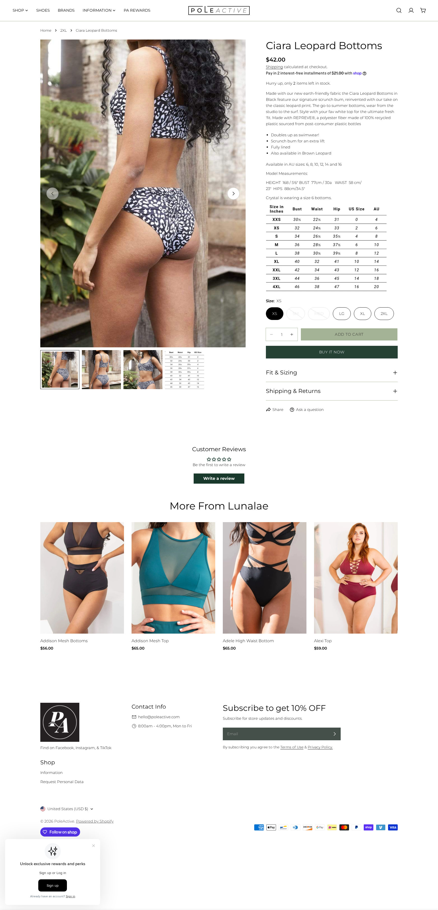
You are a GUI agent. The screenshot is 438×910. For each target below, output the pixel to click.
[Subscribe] (334, 734)
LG (341, 313)
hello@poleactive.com (159, 716)
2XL (63, 30)
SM (299, 315)
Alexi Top (323, 640)
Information (51, 772)
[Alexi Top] (356, 578)
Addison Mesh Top (150, 640)
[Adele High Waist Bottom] (264, 578)
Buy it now (332, 352)
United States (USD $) (67, 808)
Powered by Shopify (95, 821)
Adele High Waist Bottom (248, 640)
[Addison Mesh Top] (173, 578)
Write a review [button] (219, 478)
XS (274, 313)
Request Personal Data (62, 781)
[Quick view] (116, 533)
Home (45, 30)
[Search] (399, 10)
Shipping (274, 66)
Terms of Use (291, 747)
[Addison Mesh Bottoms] (82, 578)
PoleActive (64, 821)
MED (322, 315)
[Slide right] (233, 193)
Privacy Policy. (320, 747)
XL (362, 313)
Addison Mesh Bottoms (64, 640)
